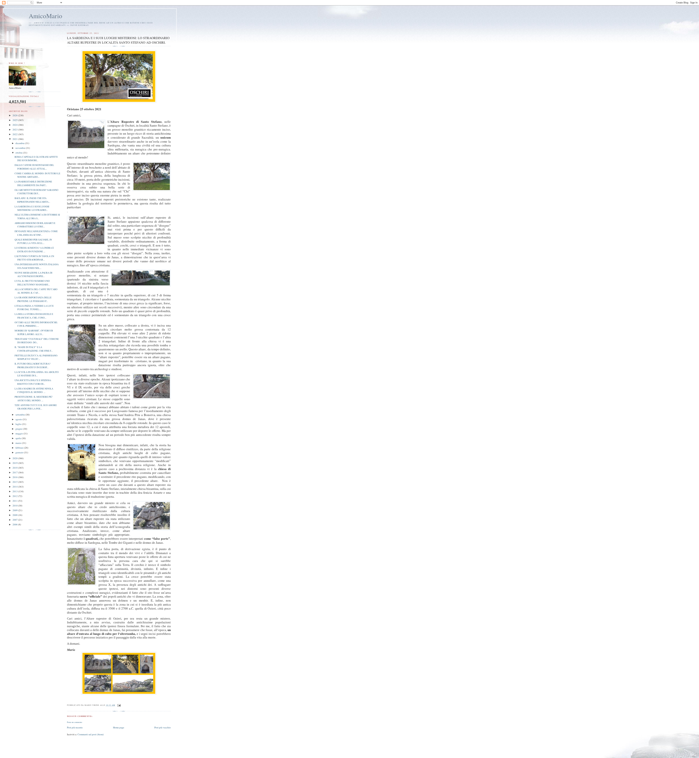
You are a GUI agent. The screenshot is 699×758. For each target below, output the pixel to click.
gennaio (19, 452)
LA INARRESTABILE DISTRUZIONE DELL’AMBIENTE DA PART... (33, 183)
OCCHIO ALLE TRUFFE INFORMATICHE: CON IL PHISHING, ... (36, 324)
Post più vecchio (162, 727)
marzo (18, 443)
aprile (18, 438)
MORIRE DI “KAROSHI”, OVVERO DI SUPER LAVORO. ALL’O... (34, 332)
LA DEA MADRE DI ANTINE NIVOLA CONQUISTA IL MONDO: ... (34, 390)
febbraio (19, 447)
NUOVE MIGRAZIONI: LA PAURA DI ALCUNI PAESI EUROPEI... (33, 274)
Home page (118, 727)
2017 (15, 472)
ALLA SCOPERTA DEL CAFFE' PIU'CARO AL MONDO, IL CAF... (36, 291)
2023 (15, 129)
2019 (15, 463)
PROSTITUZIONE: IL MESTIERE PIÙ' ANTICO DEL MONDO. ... (34, 398)
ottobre (19, 152)
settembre (20, 414)
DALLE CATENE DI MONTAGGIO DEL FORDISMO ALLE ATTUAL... (34, 166)
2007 (15, 519)
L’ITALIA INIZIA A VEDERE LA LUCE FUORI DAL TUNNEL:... (34, 307)
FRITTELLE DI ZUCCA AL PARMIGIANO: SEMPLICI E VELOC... (36, 357)
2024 (15, 124)
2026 (15, 115)
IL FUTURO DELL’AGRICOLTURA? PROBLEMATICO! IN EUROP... (32, 365)
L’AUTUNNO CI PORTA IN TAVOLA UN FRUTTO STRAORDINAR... (34, 257)
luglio (18, 424)
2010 (15, 505)
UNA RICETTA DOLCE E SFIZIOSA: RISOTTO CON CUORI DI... (33, 382)
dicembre (20, 143)
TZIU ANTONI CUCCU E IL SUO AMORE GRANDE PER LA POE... (36, 406)
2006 (15, 524)
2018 (15, 467)
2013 (15, 491)
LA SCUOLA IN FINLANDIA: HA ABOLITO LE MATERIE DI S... (37, 373)
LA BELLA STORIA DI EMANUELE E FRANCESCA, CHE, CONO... (34, 315)
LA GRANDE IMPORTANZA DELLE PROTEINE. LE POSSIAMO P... (33, 299)
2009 (15, 510)
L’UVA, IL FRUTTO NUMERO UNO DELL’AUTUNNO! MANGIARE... (32, 282)
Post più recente (75, 727)
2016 (15, 477)
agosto (19, 419)
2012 (15, 496)
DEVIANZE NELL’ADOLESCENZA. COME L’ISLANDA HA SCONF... (36, 233)
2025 (15, 120)
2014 (15, 486)
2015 (15, 482)
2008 (15, 515)
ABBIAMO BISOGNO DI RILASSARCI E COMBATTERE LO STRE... (35, 224)
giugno (19, 428)
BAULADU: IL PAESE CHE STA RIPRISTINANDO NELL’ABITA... (32, 199)
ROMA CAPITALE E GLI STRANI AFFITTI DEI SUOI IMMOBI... (36, 158)
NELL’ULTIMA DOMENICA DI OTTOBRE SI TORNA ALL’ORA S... (37, 216)
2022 (15, 134)
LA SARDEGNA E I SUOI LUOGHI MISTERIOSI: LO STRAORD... (32, 208)
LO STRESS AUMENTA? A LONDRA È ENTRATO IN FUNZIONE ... (34, 249)
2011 (15, 500)
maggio (19, 433)
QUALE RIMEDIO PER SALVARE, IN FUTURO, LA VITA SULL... (33, 241)
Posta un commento (74, 722)
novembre (20, 148)
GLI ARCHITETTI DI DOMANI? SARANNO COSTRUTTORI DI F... (36, 191)
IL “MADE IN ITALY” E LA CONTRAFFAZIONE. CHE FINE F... (34, 348)
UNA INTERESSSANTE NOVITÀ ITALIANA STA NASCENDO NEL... (37, 266)
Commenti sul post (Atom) (91, 734)
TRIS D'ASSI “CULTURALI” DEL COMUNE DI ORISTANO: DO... (37, 340)
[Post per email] (119, 705)
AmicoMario (45, 15)
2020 (15, 458)
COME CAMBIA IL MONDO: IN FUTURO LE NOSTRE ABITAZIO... (37, 175)
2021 (15, 139)
